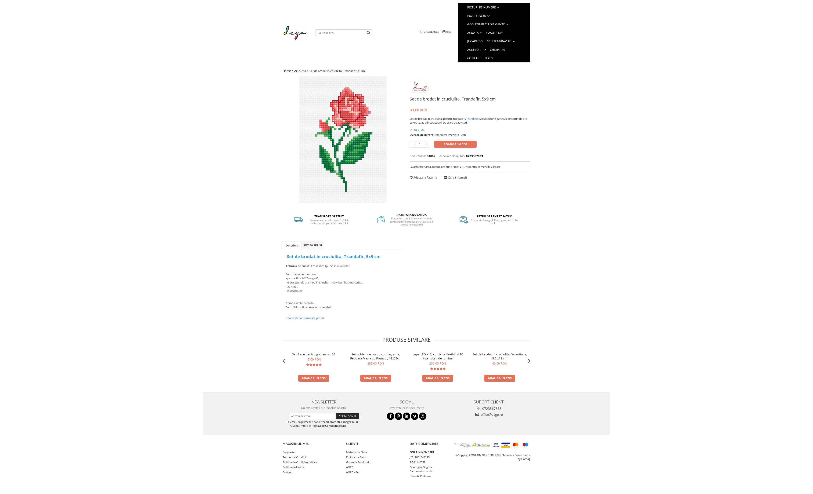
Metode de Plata (356, 452)
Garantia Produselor (359, 462)
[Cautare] (368, 32)
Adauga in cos (455, 144)
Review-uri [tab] (313, 245)
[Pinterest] (398, 416)
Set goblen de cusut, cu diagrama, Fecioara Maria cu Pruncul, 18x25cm (375, 356)
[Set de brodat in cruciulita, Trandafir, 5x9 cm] (343, 139)
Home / (288, 71)
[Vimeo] (414, 416)
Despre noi (289, 452)
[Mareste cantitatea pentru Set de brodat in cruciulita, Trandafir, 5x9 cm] (427, 144)
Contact (288, 472)
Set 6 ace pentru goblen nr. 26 (313, 354)
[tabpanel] (343, 139)
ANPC (349, 467)
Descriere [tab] (292, 245)
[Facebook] (390, 416)
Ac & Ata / (301, 71)
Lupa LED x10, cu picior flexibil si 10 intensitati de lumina (438, 356)
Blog (489, 58)
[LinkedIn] (406, 416)
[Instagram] (422, 416)
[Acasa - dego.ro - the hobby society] (296, 32)
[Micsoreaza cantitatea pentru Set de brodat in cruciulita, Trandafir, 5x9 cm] (413, 144)
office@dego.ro (491, 414)
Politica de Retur (356, 457)
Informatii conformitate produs (305, 318)
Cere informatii (457, 177)
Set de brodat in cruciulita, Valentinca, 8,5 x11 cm (500, 356)
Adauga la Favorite (425, 177)
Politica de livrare (293, 467)
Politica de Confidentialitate (329, 426)
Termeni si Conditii (294, 457)
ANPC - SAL (353, 472)
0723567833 (491, 408)
